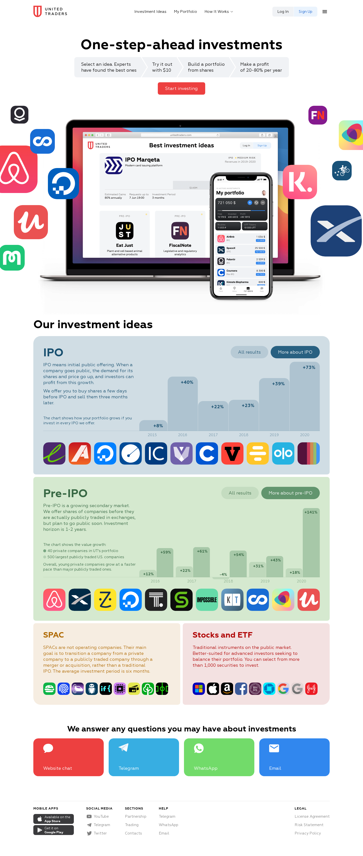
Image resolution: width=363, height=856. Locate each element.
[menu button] (325, 12)
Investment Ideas (150, 11)
